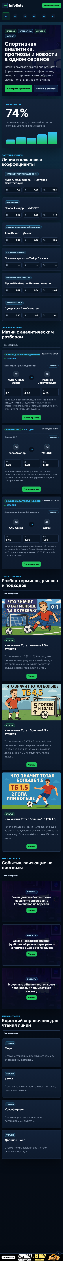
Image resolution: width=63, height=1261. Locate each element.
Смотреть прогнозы (18, 88)
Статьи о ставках (46, 88)
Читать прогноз (31, 418)
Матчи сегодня (51, 5)
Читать (31, 676)
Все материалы (11, 345)
